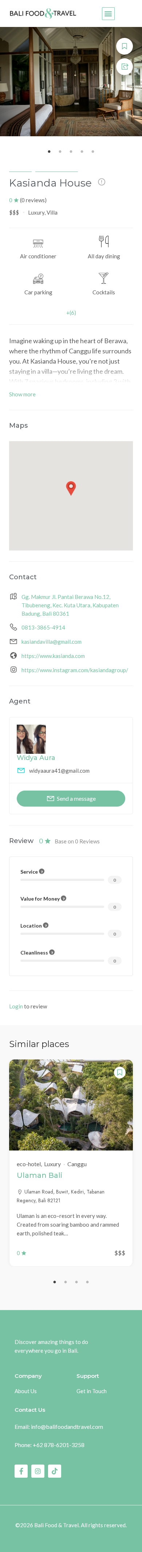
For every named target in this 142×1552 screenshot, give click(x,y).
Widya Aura (36, 758)
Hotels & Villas (56, 168)
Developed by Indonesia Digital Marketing (71, 1535)
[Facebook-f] (21, 1471)
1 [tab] (54, 1282)
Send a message (76, 798)
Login (16, 1006)
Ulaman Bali (39, 1175)
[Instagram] (37, 1471)
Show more (22, 394)
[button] (108, 13)
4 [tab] (87, 1282)
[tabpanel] (71, 1163)
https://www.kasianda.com (53, 655)
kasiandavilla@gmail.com (51, 641)
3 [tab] (76, 1282)
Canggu (20, 168)
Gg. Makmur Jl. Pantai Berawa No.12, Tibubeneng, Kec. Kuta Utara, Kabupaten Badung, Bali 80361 (70, 605)
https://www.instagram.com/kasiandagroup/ (74, 670)
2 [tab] (65, 1282)
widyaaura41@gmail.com (59, 770)
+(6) (71, 312)
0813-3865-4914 (43, 627)
